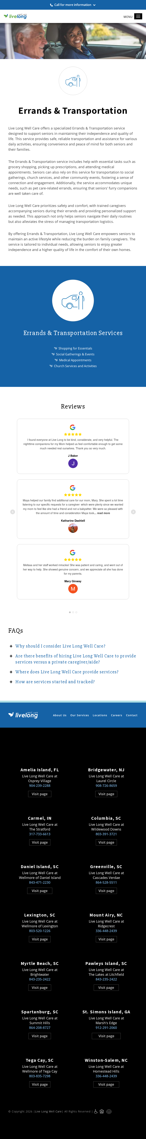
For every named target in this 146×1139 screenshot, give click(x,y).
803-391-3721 (106, 834)
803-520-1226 (39, 930)
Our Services (79, 715)
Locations (100, 715)
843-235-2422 (39, 979)
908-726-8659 (106, 785)
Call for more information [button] (72, 5)
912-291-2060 (106, 1027)
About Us (60, 715)
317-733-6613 (39, 834)
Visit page (40, 794)
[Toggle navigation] (138, 16)
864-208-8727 (39, 1027)
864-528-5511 (106, 882)
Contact (132, 715)
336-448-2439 (106, 930)
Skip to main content (126, 29)
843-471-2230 (39, 882)
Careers (116, 715)
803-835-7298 (39, 1076)
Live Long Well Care (48, 1111)
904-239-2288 (39, 785)
